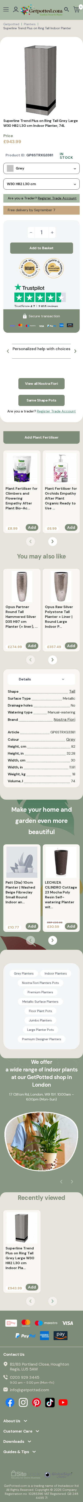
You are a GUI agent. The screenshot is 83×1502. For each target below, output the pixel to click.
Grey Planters (24, 973)
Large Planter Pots (40, 1030)
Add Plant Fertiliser (42, 437)
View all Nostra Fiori (41, 383)
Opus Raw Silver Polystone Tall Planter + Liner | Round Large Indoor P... (59, 617)
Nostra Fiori (64, 719)
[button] (7, 351)
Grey (70, 739)
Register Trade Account (57, 198)
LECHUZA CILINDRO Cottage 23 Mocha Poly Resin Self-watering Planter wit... (61, 894)
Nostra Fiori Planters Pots (40, 983)
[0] (76, 9)
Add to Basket (41, 248)
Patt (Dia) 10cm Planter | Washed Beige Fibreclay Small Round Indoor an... (20, 892)
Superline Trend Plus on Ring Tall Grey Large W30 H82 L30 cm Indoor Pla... (20, 1258)
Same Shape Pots (41, 400)
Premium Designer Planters (41, 1039)
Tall (72, 691)
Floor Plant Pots (40, 1011)
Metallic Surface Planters (40, 1002)
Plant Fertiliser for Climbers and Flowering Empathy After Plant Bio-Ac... (22, 498)
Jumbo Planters (40, 1020)
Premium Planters (40, 992)
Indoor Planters (56, 973)
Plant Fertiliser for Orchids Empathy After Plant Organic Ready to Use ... (61, 498)
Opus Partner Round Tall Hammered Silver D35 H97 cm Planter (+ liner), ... (22, 617)
